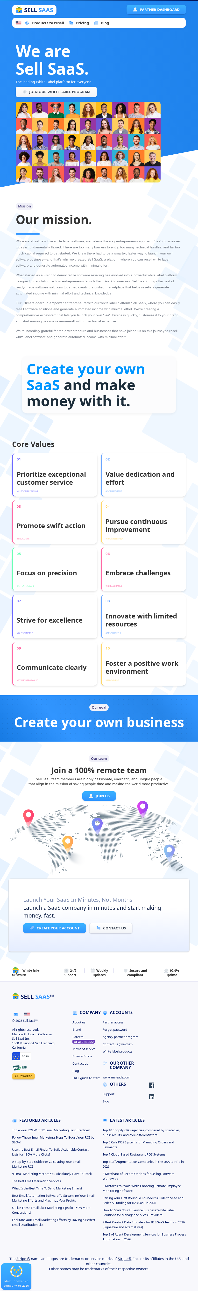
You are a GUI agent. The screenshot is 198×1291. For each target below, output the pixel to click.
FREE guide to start (86, 1078)
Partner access (113, 1022)
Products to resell (48, 22)
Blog (105, 22)
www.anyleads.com (116, 1077)
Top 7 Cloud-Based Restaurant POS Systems (134, 1154)
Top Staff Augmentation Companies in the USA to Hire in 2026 (143, 1164)
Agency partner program (120, 1037)
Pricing (82, 22)
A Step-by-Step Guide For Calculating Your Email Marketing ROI (46, 1164)
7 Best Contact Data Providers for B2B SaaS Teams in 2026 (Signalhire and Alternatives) (144, 1224)
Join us (102, 795)
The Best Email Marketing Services (36, 1181)
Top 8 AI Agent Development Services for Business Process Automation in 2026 (144, 1236)
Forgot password (115, 1029)
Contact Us (114, 928)
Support (108, 1094)
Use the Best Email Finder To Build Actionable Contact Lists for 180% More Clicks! (50, 1151)
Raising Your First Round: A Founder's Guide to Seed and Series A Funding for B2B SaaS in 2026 (143, 1200)
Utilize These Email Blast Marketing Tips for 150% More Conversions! (51, 1210)
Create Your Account (58, 928)
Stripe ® (23, 1258)
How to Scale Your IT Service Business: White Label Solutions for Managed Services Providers (138, 1212)
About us (78, 1022)
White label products (117, 1051)
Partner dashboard (160, 9)
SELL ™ (36, 996)
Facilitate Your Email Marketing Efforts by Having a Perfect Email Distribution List (53, 1222)
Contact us (80, 1063)
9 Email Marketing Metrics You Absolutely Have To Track (52, 1174)
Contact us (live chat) (118, 1044)
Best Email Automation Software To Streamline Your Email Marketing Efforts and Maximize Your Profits (53, 1198)
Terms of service (83, 1049)
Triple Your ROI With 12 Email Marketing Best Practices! (51, 1130)
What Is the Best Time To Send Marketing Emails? (47, 1188)
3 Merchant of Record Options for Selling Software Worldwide (138, 1176)
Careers (83, 1039)
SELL (38, 10)
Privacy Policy (82, 1056)
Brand (76, 1029)
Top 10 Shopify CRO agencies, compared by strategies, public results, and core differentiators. (141, 1132)
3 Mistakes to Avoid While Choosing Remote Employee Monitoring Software (142, 1188)
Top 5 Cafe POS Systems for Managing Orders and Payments (138, 1144)
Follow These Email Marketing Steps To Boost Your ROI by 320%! (53, 1139)
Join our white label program (59, 91)
